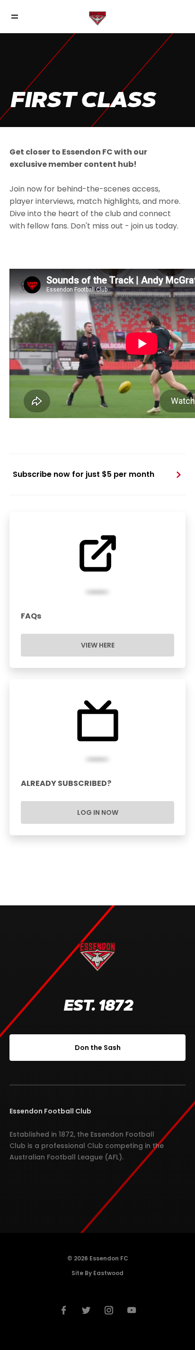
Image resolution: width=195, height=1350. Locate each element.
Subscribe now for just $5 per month (83, 474)
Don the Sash (98, 1047)
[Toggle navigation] (21, 17)
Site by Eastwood (97, 1273)
